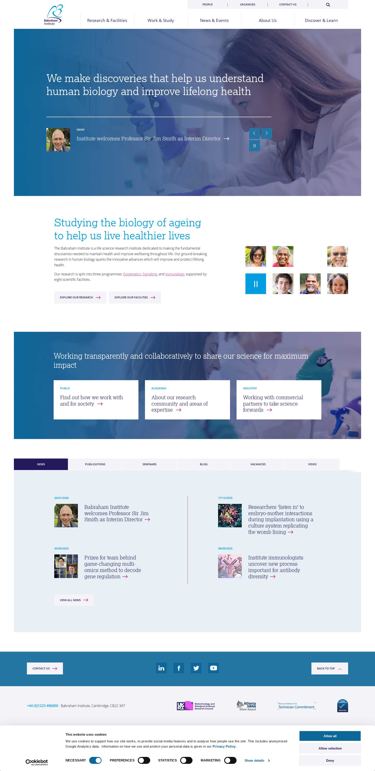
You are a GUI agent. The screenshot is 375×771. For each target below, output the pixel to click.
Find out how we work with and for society (91, 400)
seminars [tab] (149, 464)
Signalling (150, 274)
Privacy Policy (224, 746)
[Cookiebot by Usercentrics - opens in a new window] (37, 762)
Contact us (287, 4)
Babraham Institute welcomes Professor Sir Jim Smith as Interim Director (116, 513)
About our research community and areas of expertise (179, 403)
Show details (254, 760)
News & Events (214, 20)
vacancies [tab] (258, 464)
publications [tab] (95, 464)
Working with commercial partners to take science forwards (273, 403)
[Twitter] (196, 671)
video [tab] (312, 464)
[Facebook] (178, 671)
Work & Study (161, 20)
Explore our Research (76, 297)
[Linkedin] (161, 671)
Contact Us (41, 668)
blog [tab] (203, 464)
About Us (268, 20)
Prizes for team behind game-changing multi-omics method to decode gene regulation (112, 566)
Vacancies (247, 4)
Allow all (330, 736)
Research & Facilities (107, 20)
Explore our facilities (131, 297)
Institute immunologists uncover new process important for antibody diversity (145, 141)
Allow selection (330, 748)
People (207, 4)
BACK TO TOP (326, 668)
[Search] (328, 4)
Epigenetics (132, 274)
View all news (70, 600)
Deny (330, 760)
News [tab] (41, 464)
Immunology (174, 274)
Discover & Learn (321, 20)
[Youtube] (213, 671)
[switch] (144, 760)
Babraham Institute (54, 14)
